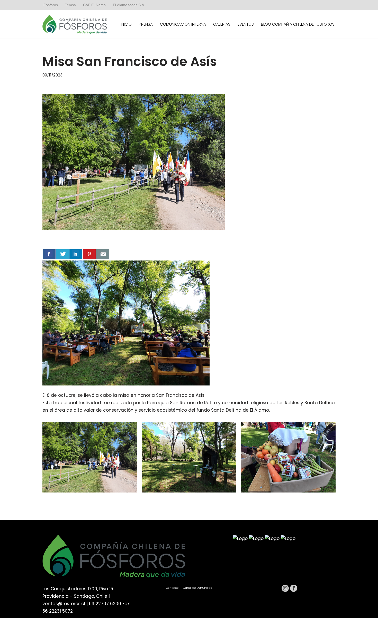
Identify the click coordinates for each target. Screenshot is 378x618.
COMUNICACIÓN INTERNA (183, 24)
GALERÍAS (221, 24)
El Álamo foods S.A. (129, 5)
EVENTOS (246, 24)
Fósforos (50, 5)
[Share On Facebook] (49, 254)
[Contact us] (102, 254)
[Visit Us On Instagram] (285, 591)
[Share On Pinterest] (89, 254)
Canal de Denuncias (197, 588)
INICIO (126, 24)
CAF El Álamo (94, 5)
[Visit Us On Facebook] (293, 591)
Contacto (172, 588)
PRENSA (146, 24)
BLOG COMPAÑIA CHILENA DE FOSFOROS (298, 24)
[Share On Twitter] (62, 254)
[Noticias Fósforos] (74, 24)
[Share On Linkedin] (75, 254)
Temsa (70, 5)
